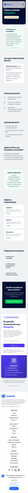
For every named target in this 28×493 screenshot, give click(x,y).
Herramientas (14, 463)
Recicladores (14, 418)
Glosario (14, 447)
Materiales (14, 456)
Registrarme (14, 488)
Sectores (14, 458)
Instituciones (14, 424)
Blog (14, 431)
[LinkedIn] (16, 470)
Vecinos (14, 415)
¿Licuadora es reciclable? (14, 257)
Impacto (14, 444)
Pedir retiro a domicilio (14, 301)
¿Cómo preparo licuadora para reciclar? (14, 265)
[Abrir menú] (23, 4)
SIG (14, 426)
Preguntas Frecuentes (14, 442)
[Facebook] (9, 470)
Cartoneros (14, 428)
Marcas (14, 420)
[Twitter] (19, 470)
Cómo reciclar (14, 454)
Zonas (14, 433)
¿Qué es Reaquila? (14, 440)
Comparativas (14, 460)
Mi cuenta (14, 484)
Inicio (14, 413)
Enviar (13, 345)
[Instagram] (12, 470)
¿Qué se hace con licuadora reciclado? (14, 274)
